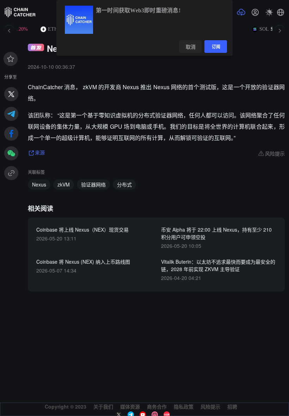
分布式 (124, 184)
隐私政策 (183, 406)
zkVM (63, 184)
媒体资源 (130, 406)
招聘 (232, 406)
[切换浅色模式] (269, 12)
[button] (280, 12)
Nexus (39, 184)
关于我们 (103, 406)
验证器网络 (93, 184)
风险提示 (210, 406)
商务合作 (157, 406)
